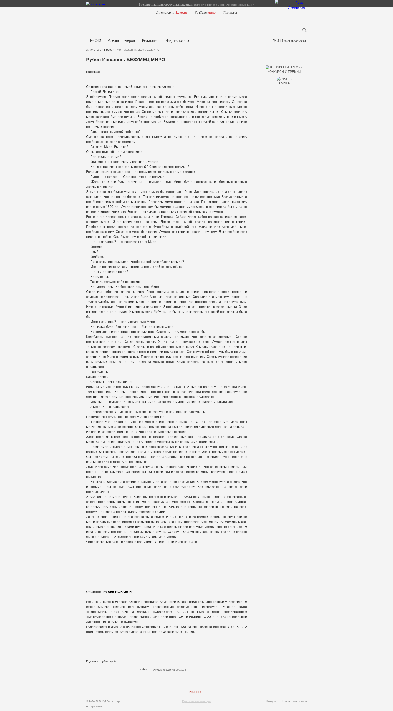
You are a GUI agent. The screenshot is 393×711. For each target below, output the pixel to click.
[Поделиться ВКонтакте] (89, 668)
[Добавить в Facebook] (95, 668)
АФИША (284, 83)
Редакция (150, 40)
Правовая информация (196, 701)
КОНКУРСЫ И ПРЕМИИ (284, 71)
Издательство (177, 40)
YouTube (206, 12)
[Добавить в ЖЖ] (124, 668)
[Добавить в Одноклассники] (118, 668)
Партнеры (230, 12)
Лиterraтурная (171, 12)
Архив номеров (121, 40)
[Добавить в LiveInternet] (106, 668)
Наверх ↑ (196, 691)
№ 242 (95, 40)
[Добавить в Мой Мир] (112, 668)
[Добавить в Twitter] (100, 668)
